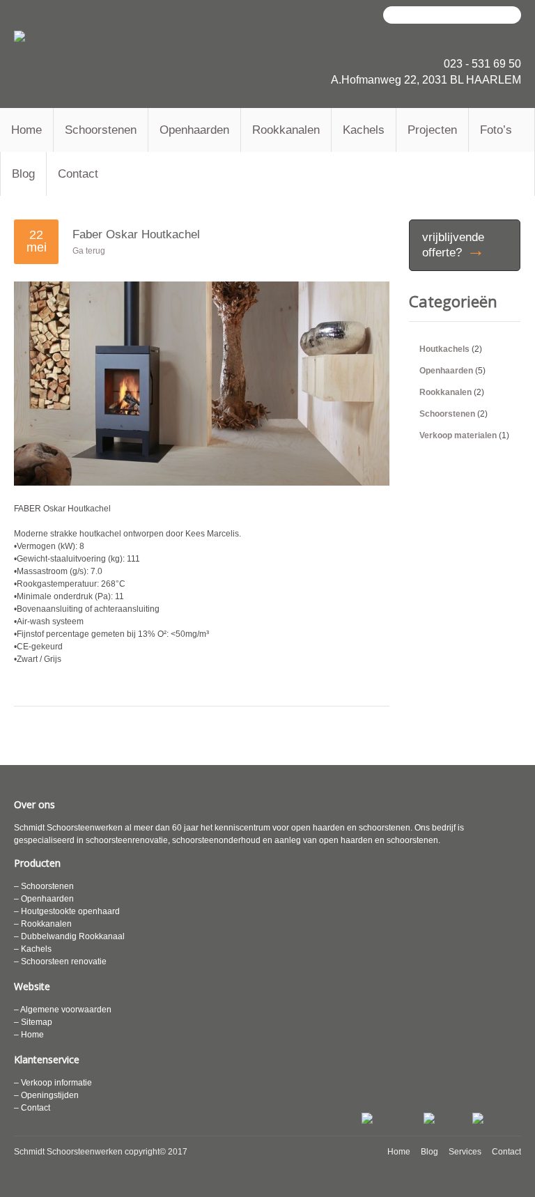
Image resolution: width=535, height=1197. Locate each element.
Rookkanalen (286, 130)
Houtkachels (444, 349)
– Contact (32, 1108)
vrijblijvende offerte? (453, 246)
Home (26, 130)
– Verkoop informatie (53, 1083)
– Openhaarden (44, 899)
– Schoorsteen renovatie (60, 961)
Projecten (432, 130)
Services (465, 1152)
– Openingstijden (46, 1095)
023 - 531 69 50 (482, 64)
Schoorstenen (101, 130)
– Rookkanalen (43, 924)
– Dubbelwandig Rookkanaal (69, 936)
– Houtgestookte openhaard (67, 911)
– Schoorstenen (44, 886)
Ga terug (88, 251)
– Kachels (33, 949)
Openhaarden (194, 130)
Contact (78, 173)
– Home (29, 1035)
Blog (23, 173)
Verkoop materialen (458, 435)
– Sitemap (33, 1022)
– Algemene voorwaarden (62, 1009)
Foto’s (496, 130)
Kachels (364, 130)
